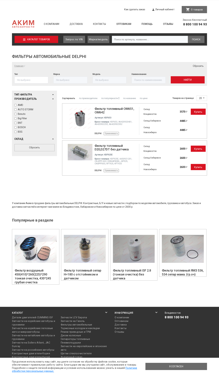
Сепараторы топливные (75, 339)
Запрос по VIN (74, 39)
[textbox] (148, 80)
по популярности (109, 98)
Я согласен (176, 366)
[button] (34, 94)
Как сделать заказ (134, 9)
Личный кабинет (165, 9)
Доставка (76, 24)
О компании (51, 24)
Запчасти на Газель (73, 321)
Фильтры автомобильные (76, 324)
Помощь (147, 24)
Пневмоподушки (71, 342)
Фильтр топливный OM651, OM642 (114, 110)
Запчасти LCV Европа (74, 317)
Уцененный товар (72, 357)
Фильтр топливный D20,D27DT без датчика (112, 147)
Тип (16, 74)
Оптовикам (123, 24)
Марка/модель (98, 39)
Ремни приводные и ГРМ (76, 331)
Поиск (196, 39)
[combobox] (148, 80)
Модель (96, 74)
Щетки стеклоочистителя (76, 353)
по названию (129, 98)
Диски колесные (71, 335)
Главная (18, 66)
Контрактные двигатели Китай (31, 357)
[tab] (34, 95)
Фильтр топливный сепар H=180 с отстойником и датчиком (82, 274)
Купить (198, 111)
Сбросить (198, 66)
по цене (143, 98)
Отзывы (168, 24)
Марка (56, 74)
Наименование (139, 74)
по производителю (88, 98)
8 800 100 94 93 (195, 24)
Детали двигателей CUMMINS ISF (32, 317)
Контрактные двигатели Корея (31, 353)
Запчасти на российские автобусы (33, 349)
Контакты (99, 24)
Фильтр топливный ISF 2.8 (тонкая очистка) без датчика (132, 274)
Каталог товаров (38, 39)
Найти (188, 79)
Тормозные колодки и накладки (80, 328)
